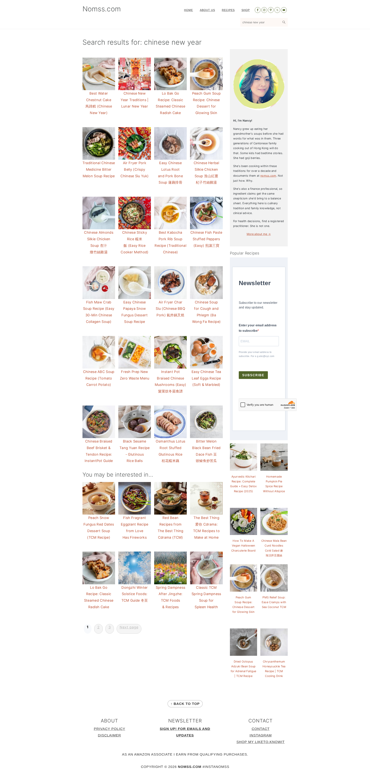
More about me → (259, 234)
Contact (261, 729)
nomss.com (268, 175)
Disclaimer (109, 735)
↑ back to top (185, 704)
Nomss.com (101, 9)
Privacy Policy (109, 729)
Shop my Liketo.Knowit (260, 742)
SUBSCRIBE (253, 375)
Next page (129, 627)
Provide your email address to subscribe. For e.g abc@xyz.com (256, 354)
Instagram (261, 735)
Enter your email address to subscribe (258, 328)
